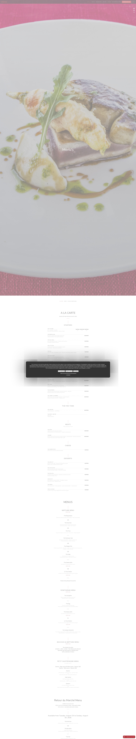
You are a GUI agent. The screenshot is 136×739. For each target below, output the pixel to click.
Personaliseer (76, 371)
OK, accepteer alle (61, 371)
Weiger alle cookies (69, 371)
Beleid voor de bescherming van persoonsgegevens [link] (68, 373)
